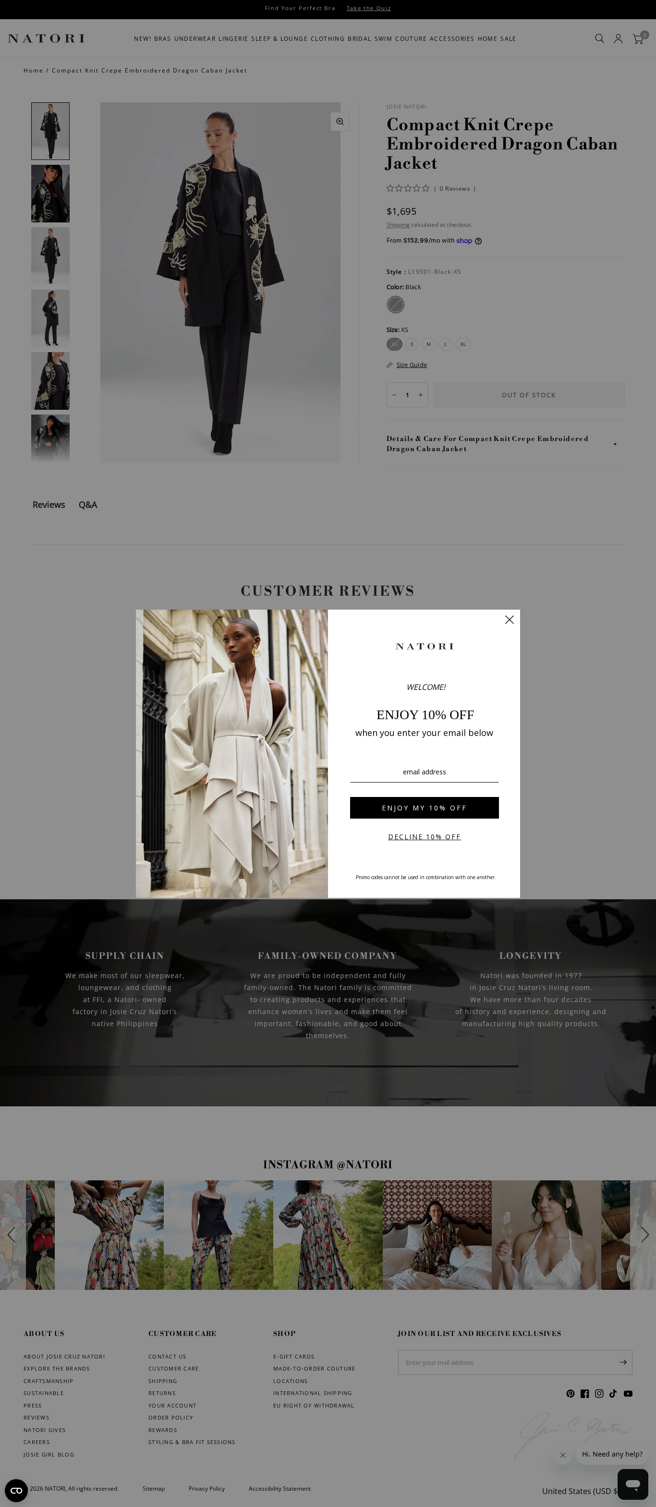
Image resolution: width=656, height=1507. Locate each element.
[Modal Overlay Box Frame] (328, 754)
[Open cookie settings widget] (16, 1490)
